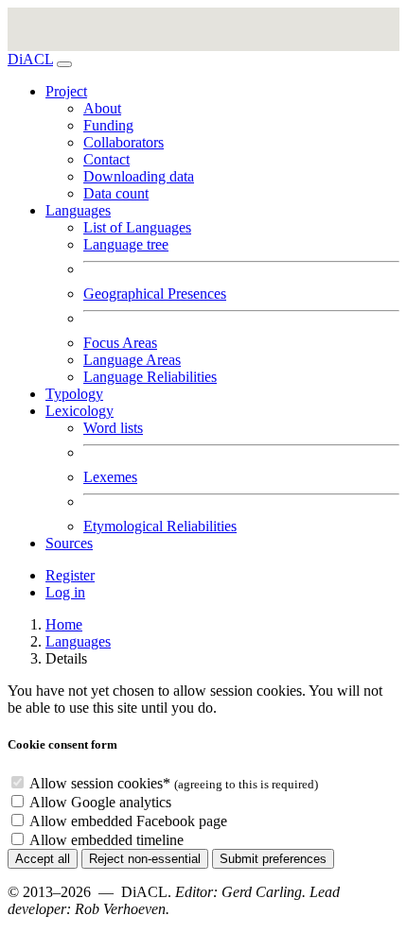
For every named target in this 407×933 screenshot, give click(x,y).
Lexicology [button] (79, 411)
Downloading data (138, 176)
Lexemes (110, 477)
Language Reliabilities (150, 377)
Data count (116, 193)
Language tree (125, 244)
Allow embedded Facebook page (128, 821)
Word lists (113, 428)
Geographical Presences (154, 293)
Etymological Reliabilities (160, 526)
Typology (74, 394)
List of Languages (137, 227)
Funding (108, 125)
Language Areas (132, 360)
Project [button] (66, 91)
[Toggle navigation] (64, 64)
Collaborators (123, 142)
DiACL (30, 59)
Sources (69, 543)
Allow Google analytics (100, 802)
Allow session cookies (99, 783)
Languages (78, 641)
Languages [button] (78, 210)
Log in (65, 592)
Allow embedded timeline (106, 840)
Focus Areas (120, 343)
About (102, 108)
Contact (106, 159)
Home (63, 624)
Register (70, 575)
